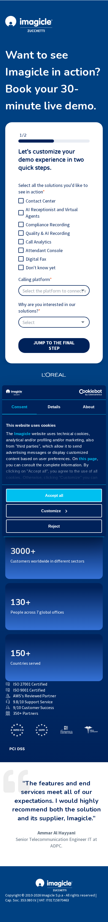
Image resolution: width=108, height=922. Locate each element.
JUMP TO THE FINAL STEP (54, 345)
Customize (51, 511)
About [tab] (88, 407)
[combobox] (54, 290)
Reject (54, 526)
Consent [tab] (19, 407)
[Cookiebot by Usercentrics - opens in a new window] (79, 392)
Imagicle (22, 433)
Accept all (54, 495)
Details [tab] (54, 407)
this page (88, 458)
